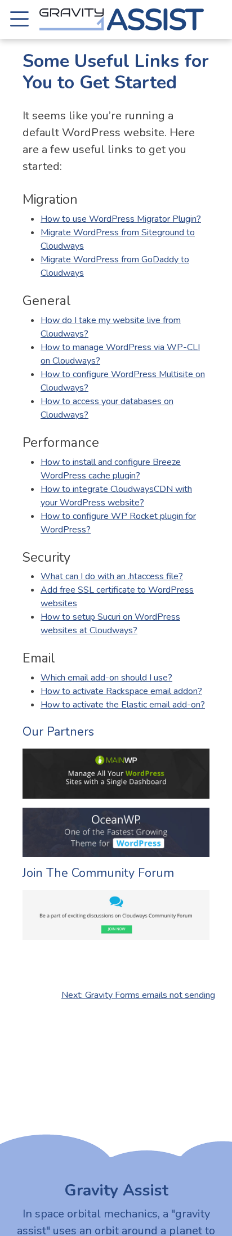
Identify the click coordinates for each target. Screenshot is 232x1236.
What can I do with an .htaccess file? (112, 576)
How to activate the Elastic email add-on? (123, 704)
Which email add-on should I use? (106, 677)
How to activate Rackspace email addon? (121, 691)
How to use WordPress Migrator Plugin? (121, 219)
